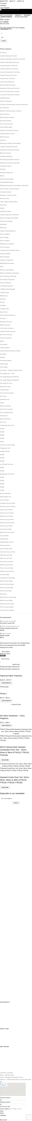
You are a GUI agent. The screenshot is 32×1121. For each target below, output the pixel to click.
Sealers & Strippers (6, 101)
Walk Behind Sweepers (7, 263)
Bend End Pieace (5, 419)
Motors (2, 341)
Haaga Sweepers (5, 253)
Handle (2, 208)
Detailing (2, 169)
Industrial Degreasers (6, 172)
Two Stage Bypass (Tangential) (9, 380)
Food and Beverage (6, 127)
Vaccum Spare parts (6, 548)
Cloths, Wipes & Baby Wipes (8, 201)
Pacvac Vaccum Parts (6, 568)
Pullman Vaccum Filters (7, 522)
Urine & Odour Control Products (9, 189)
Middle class (4, 296)
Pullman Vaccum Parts (7, 571)
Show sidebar (6, 651)
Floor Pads (3, 205)
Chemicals (3, 52)
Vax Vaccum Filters (6, 529)
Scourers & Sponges (6, 221)
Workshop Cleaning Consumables (10, 143)
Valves (2, 403)
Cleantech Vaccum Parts (7, 552)
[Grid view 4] (5, 656)
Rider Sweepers (5, 257)
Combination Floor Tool (7, 425)
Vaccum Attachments (6, 412)
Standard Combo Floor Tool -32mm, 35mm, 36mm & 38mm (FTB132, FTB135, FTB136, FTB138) (14, 780)
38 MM (2, 438)
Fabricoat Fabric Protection (11, 676)
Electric (2, 302)
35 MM (2, 432)
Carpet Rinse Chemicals (7, 78)
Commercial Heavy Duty (7, 445)
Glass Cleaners (4, 114)
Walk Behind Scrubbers (7, 244)
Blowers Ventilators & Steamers (9, 273)
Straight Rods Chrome (6, 542)
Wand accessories (5, 406)
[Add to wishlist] (11, 672)
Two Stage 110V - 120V (7, 373)
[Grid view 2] (1, 656)
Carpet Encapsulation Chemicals (10, 72)
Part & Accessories (5, 338)
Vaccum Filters (4, 500)
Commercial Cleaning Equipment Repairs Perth (13, 1067)
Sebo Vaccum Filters (6, 526)
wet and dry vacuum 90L (7, 623)
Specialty (3, 140)
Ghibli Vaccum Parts (6, 555)
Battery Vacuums (5, 325)
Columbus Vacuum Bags (7, 578)
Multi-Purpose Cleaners (7, 117)
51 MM (2, 490)
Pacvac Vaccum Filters (7, 519)
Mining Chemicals (5, 153)
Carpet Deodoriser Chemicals (9, 69)
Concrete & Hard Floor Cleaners (10, 94)
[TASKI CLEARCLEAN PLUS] (9, 626)
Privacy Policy (3, 1043)
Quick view (7, 672)
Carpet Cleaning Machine (8, 231)
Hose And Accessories (7, 393)
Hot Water (3, 305)
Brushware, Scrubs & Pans (8, 195)
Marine (2, 176)
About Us (2, 1031)
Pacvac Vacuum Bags (6, 607)
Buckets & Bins (4, 198)
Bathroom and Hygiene (7, 270)
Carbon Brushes (5, 347)
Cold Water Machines (6, 286)
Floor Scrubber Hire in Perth (7, 1055)
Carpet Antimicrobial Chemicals (9, 62)
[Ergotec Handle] (5, 633)
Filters (1, 1020)
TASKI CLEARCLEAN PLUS (9, 628)
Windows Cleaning (5, 1023)
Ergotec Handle (4, 635)
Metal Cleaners (4, 137)
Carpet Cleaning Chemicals (8, 56)
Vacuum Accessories (6, 409)
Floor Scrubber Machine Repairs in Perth (11, 1058)
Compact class (4, 292)
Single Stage (4, 364)
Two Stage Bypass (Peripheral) (9, 377)
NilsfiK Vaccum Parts (6, 565)
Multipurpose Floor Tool (7, 474)
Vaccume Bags (4, 574)
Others (2, 441)
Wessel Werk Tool (5, 497)
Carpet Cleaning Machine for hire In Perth (11, 1052)
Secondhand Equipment (7, 279)
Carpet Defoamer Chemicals (8, 65)
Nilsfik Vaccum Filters (6, 516)
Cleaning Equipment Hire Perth (8, 1049)
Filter (4, 41)
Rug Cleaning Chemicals (7, 85)
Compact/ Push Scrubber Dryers (10, 250)
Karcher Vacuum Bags (7, 584)
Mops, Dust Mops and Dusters (9, 218)
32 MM (2, 428)
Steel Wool (3, 224)
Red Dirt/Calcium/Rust (7, 179)
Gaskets (2, 357)
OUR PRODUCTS (5, 1002)
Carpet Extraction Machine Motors (10, 351)
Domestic (3, 299)
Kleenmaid (3, 594)
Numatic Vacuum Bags (7, 604)
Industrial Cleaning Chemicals (9, 130)
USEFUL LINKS (4, 1028)
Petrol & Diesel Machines (7, 315)
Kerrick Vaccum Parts (6, 561)
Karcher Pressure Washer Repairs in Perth (11, 1061)
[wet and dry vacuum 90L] (8, 621)
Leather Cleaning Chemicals (8, 146)
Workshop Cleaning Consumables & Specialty (14, 185)
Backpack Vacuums (6, 321)
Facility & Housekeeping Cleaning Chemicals (14, 104)
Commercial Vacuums (6, 328)
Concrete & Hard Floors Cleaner (10, 91)
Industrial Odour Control (7, 133)
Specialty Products (5, 120)
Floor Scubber (4, 237)
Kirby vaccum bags (6, 590)
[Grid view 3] (3, 656)
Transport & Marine (6, 166)
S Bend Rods (4, 539)
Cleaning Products (5, 192)
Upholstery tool (4, 399)
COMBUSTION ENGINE (7, 289)
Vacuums (3, 318)
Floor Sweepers (5, 247)
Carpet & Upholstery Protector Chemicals (12, 59)
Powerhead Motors (5, 360)
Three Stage (4, 367)
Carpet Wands (4, 390)
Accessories (3, 344)
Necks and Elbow (5, 493)
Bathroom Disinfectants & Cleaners (10, 111)
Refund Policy (3, 1040)
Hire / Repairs (4, 1046)
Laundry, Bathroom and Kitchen (9, 214)
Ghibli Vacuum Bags (6, 581)
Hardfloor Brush (5, 451)
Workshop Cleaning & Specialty (9, 163)
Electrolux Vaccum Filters (7, 506)
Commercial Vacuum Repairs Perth (9, 1070)
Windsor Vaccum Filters (7, 532)
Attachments (4, 415)
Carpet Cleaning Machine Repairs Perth (11, 1064)
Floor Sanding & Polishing (8, 276)
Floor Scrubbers (5, 234)
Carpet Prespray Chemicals (8, 75)
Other (1, 266)
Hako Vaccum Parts (6, 558)
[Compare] (2, 672)
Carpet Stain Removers (7, 82)
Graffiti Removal (5, 98)
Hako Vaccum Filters (6, 509)
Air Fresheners (4, 107)
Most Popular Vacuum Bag (8, 597)
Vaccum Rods (4, 535)
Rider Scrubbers (5, 240)
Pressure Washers (5, 283)
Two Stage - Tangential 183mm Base (11, 370)
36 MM (2, 435)
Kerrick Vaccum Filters (7, 513)
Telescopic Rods (5, 545)
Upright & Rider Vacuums (7, 331)
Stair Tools (3, 396)
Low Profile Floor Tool (6, 464)
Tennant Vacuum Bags (7, 610)
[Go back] (2, 21)
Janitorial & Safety (5, 211)
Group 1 (3, 693)
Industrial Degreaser (6, 156)
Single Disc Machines (6, 260)
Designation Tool (5, 448)
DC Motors (3, 354)
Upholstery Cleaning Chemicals (9, 88)
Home (2, 643)
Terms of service (4, 1037)
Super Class (4, 312)
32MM (2, 467)
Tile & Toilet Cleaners (6, 124)
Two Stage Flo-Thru (6, 383)
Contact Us (3, 1034)
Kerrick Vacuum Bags (6, 587)
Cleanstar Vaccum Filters (7, 503)
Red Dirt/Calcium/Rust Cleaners (9, 159)
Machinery (3, 227)
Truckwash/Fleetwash (6, 182)
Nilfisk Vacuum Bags (6, 600)
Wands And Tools (5, 386)
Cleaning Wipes (4, 1011)
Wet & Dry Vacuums (6, 334)
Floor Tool (3, 422)
